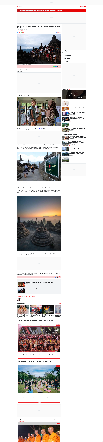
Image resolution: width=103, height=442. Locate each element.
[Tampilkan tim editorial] (60, 300)
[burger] (85, 7)
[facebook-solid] (56, 66)
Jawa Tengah (39, 128)
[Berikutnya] (61, 345)
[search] (79, 6)
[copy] (59, 66)
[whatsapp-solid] (54, 66)
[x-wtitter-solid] (58, 66)
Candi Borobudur (54, 69)
